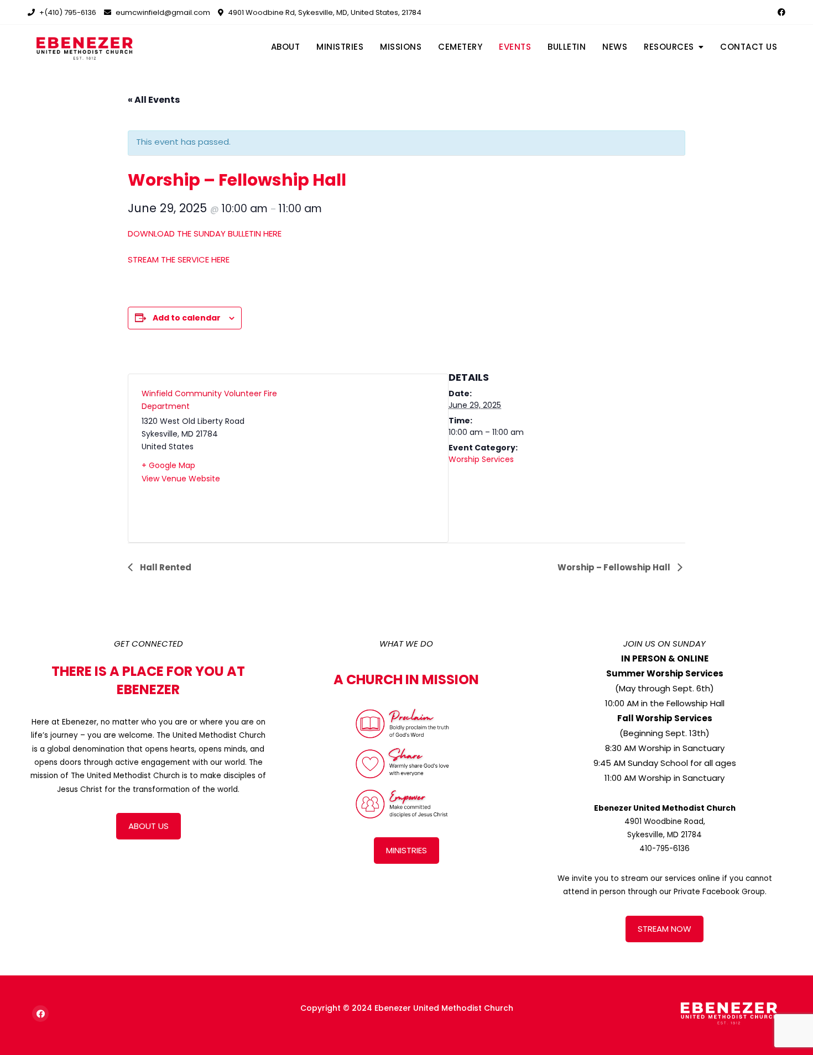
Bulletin (567, 47)
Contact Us (748, 47)
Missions (400, 47)
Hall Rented (164, 567)
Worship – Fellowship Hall (614, 567)
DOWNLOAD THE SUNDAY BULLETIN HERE (205, 233)
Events (515, 47)
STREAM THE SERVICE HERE (179, 259)
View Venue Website (181, 478)
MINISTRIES (406, 850)
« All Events (154, 99)
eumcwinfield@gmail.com (162, 12)
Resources (669, 47)
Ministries (339, 47)
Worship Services (481, 459)
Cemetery (460, 47)
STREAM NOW (664, 929)
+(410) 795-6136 (67, 12)
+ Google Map (168, 465)
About (285, 47)
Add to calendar (187, 317)
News (614, 47)
